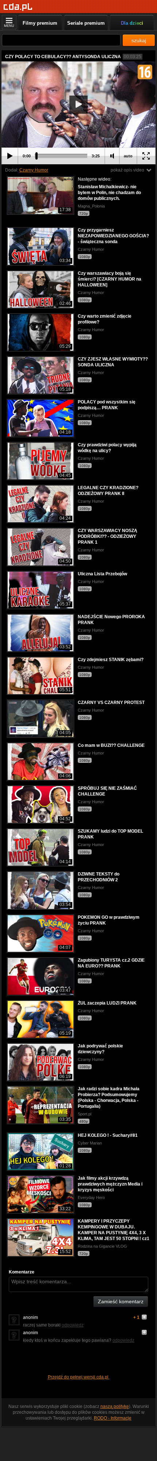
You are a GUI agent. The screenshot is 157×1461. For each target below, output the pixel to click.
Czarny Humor (33, 170)
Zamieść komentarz (120, 1301)
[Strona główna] (18, 7)
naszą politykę (114, 1406)
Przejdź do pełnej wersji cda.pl (79, 1377)
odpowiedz (73, 1325)
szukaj (138, 40)
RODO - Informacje (112, 1418)
